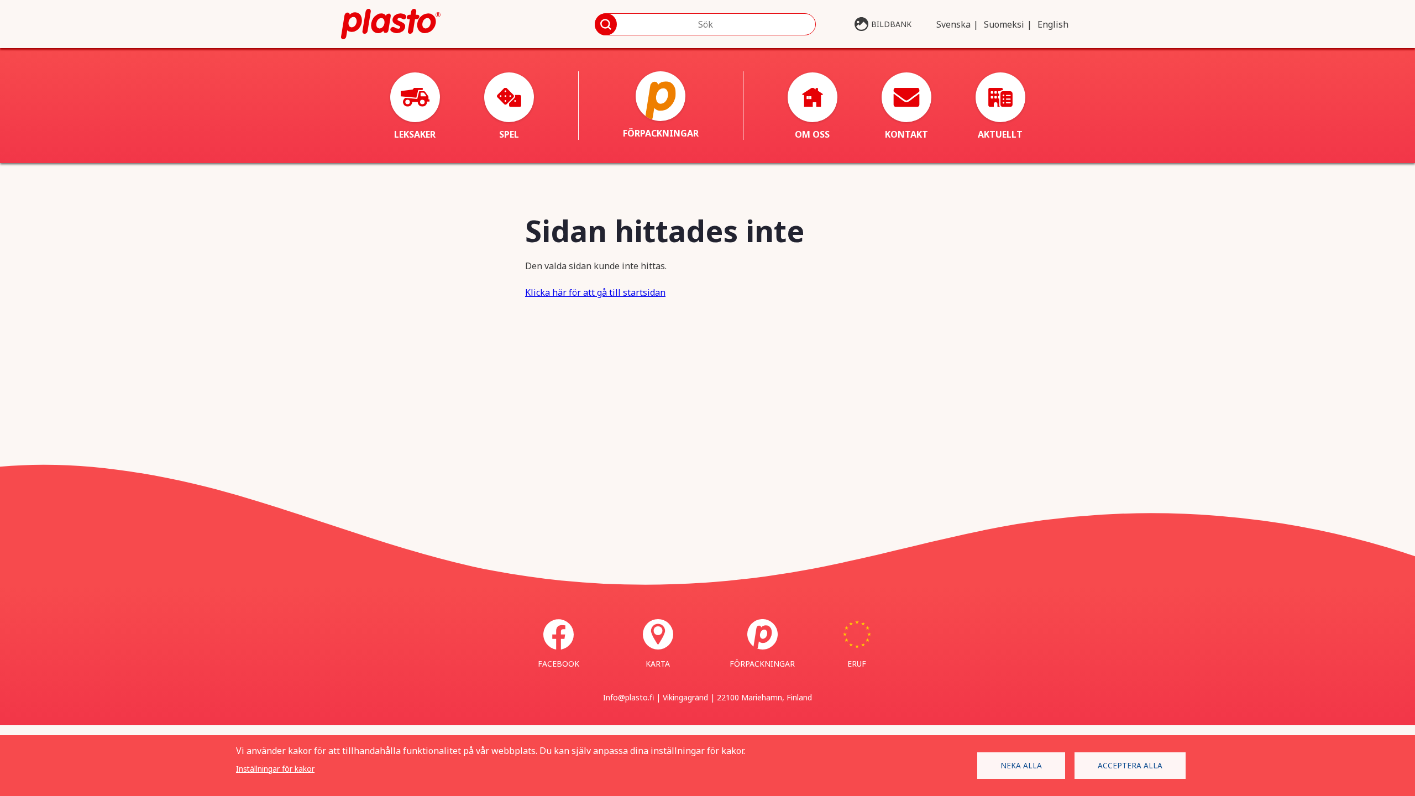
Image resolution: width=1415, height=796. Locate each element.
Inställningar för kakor (275, 768)
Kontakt (906, 134)
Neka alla (1021, 765)
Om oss (812, 134)
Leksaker (415, 134)
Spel (509, 134)
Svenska (953, 24)
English (1052, 24)
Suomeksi (1004, 24)
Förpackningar (661, 133)
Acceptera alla (1130, 765)
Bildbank (891, 24)
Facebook (558, 663)
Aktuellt (1000, 134)
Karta (658, 663)
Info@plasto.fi (628, 697)
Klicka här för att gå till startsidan (595, 292)
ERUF (856, 663)
